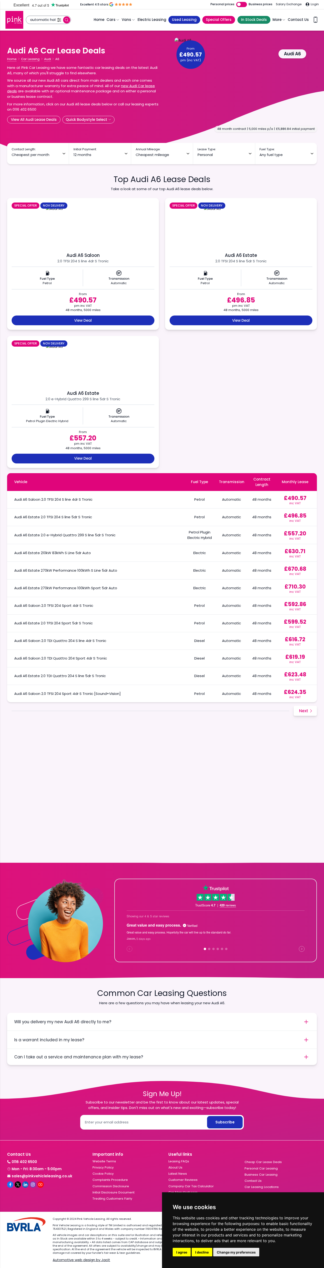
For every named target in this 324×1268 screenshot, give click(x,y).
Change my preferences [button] (236, 1252)
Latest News (177, 1173)
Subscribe (225, 1122)
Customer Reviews (183, 1180)
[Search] (66, 20)
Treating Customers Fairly (112, 1198)
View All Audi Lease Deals (34, 119)
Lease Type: (207, 149)
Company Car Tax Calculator (191, 1186)
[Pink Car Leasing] (14, 20)
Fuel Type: (267, 149)
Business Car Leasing (261, 1174)
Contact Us (298, 19)
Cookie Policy (103, 1173)
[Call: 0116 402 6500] (315, 20)
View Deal (83, 320)
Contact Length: (24, 149)
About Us (175, 1167)
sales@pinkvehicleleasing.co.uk (42, 1176)
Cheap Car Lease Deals (263, 1162)
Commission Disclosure (111, 1186)
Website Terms (104, 1161)
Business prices (260, 4)
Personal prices (222, 4)
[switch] (241, 4)
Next (303, 711)
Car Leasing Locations (262, 1187)
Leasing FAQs (178, 1161)
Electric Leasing (152, 19)
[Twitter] (18, 1184)
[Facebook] (10, 1184)
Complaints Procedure (110, 1180)
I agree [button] (181, 1252)
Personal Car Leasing (261, 1168)
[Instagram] (33, 1184)
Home (99, 19)
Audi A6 (292, 54)
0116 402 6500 (24, 1161)
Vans (126, 19)
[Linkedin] (25, 1184)
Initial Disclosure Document (113, 1192)
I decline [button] (202, 1252)
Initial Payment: (85, 149)
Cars (111, 19)
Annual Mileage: (148, 149)
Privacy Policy (103, 1167)
